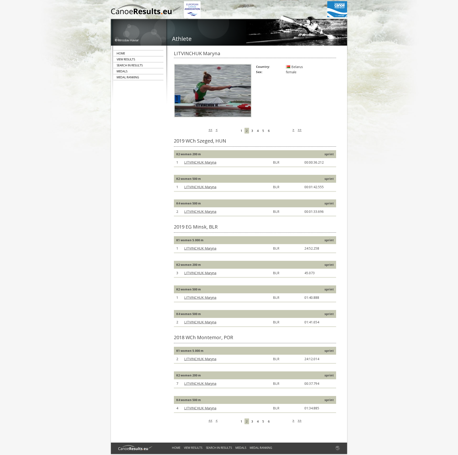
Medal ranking (128, 77)
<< (210, 130)
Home (121, 53)
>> (300, 130)
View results (126, 59)
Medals (122, 71)
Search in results (130, 65)
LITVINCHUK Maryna (200, 162)
